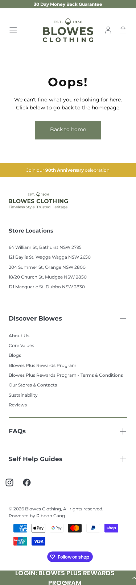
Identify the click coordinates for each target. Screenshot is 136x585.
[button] (13, 30)
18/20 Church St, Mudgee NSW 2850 (48, 277)
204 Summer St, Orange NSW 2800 (47, 267)
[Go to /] (68, 30)
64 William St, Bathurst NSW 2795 (45, 247)
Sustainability (23, 395)
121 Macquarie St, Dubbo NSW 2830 (47, 286)
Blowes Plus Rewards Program (43, 365)
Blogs (15, 355)
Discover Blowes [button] (35, 318)
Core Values (21, 345)
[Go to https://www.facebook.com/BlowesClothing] (30, 486)
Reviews (18, 405)
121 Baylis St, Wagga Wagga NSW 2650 (50, 257)
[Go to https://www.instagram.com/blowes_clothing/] (13, 486)
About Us (19, 335)
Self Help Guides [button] (35, 459)
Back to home (68, 129)
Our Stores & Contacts (33, 385)
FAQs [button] (17, 431)
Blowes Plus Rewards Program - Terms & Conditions (66, 375)
